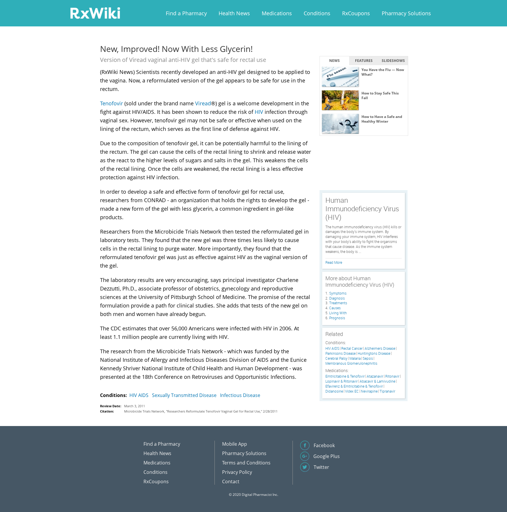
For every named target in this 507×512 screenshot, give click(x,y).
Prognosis (337, 317)
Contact (230, 481)
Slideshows (393, 60)
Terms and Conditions (246, 462)
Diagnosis (337, 298)
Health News (234, 13)
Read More (333, 262)
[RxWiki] (95, 12)
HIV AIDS (138, 395)
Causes (335, 307)
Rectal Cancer (352, 348)
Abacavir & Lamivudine (377, 381)
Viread (203, 103)
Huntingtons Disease (374, 353)
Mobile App (234, 444)
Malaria (355, 358)
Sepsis (368, 358)
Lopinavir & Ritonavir (341, 381)
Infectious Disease (240, 395)
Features (364, 60)
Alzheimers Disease (380, 348)
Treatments (338, 302)
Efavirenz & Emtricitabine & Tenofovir (354, 386)
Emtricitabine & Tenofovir (345, 376)
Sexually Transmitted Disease (184, 395)
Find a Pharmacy (186, 13)
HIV (259, 111)
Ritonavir (392, 376)
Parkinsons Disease (340, 353)
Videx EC (352, 391)
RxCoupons (356, 13)
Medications (277, 13)
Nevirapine (369, 391)
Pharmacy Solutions (406, 13)
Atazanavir (375, 376)
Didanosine (334, 391)
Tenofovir (111, 103)
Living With (338, 312)
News (334, 60)
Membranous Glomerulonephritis (351, 363)
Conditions (317, 13)
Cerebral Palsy (336, 358)
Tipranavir (387, 391)
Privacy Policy (237, 472)
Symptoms (338, 293)
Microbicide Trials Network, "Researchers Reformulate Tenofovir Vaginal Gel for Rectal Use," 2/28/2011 (201, 411)
